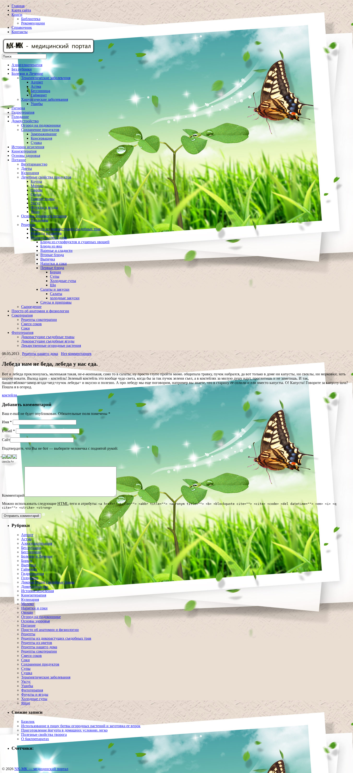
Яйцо (35, 212)
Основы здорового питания (44, 216)
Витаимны (39, 220)
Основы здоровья (26, 155)
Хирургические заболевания (44, 99)
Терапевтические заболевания (45, 78)
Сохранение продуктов (40, 130)
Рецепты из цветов (46, 233)
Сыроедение (31, 307)
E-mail (8, 431)
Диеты (26, 168)
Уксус (35, 203)
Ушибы (37, 104)
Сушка (36, 143)
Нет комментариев (76, 354)
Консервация (41, 138)
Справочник (22, 27)
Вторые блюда (52, 255)
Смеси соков (31, 324)
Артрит (37, 82)
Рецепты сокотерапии (39, 320)
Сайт (6, 440)
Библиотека (30, 19)
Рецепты (28, 225)
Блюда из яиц (51, 246)
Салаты (56, 294)
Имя (7, 422)
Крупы (36, 181)
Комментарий (13, 495)
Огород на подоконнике (41, 125)
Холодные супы (63, 281)
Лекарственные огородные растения (51, 345)
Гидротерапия (23, 112)
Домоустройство (25, 121)
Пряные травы (43, 199)
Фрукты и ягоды (44, 207)
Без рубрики (22, 69)
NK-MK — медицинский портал (41, 769)
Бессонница (40, 91)
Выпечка (47, 259)
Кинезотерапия (24, 151)
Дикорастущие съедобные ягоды (47, 341)
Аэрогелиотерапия (27, 65)
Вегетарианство (34, 164)
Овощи (37, 190)
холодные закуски (64, 298)
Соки (25, 328)
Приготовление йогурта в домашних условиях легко (64, 730)
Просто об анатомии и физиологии (40, 311)
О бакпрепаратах (35, 739)
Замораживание (44, 134)
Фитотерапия (22, 332)
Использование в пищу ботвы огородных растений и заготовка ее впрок (80, 726)
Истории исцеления (28, 147)
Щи (53, 285)
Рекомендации (33, 23)
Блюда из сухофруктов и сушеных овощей (75, 242)
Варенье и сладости (56, 250)
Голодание (20, 117)
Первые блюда (52, 268)
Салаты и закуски (54, 289)
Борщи (55, 272)
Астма (36, 86)
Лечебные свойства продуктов (46, 177)
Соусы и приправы (56, 302)
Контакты (20, 32)
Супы (54, 276)
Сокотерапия (22, 315)
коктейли (9, 395)
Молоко (37, 186)
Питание (19, 160)
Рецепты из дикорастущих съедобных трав (66, 229)
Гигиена (18, 108)
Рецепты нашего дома (49, 238)
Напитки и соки (53, 263)
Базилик (28, 722)
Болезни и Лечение (27, 73)
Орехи (36, 194)
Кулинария (30, 173)
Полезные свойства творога (44, 734)
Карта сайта (21, 10)
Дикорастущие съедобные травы (47, 337)
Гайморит (39, 95)
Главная (18, 6)
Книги (17, 14)
